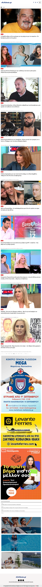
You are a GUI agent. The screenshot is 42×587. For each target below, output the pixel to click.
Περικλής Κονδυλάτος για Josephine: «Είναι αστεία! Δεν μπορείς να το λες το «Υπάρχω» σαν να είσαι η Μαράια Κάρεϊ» (20, 140)
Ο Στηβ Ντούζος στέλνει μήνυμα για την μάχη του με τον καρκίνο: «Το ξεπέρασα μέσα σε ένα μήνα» (20, 37)
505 (11, 353)
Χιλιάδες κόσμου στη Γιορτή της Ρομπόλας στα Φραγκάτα (11, 504)
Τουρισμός (31, 581)
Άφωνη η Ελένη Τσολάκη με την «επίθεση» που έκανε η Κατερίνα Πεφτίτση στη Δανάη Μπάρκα (18, 71)
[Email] (37, 2)
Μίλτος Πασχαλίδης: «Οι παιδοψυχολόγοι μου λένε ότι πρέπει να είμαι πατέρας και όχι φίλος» (20, 209)
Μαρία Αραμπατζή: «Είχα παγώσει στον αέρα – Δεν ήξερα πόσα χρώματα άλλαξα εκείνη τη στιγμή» (21, 346)
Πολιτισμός (18, 581)
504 (9, 353)
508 (18, 353)
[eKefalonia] (6, 2)
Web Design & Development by (31, 585)
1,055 (26, 353)
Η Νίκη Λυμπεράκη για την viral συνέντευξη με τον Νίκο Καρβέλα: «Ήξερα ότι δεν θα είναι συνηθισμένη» (19, 174)
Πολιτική (14, 581)
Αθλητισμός (25, 581)
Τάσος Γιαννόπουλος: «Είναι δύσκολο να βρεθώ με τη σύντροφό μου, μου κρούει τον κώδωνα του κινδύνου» (20, 105)
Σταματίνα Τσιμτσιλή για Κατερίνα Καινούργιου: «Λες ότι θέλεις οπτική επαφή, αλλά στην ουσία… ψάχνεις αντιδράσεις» (20, 277)
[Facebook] (33, 2)
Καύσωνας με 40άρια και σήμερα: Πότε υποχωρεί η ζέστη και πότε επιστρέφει (14, 507)
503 (6, 353)
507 (16, 353)
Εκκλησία (21, 581)
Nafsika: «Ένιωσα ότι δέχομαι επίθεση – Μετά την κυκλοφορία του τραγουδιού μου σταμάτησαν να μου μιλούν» (19, 312)
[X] (35, 2)
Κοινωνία (10, 581)
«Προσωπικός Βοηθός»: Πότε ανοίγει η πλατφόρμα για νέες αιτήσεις (13, 510)
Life (28, 581)
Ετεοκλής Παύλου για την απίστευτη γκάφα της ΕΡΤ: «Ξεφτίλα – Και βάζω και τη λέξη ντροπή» (19, 243)
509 (21, 353)
